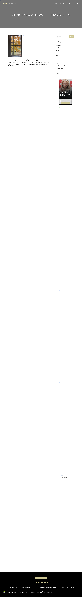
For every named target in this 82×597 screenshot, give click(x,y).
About (51, 3)
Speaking (58, 58)
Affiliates (42, 587)
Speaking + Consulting (64, 65)
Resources (66, 3)
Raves (57, 63)
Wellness (58, 45)
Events (58, 55)
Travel (58, 73)
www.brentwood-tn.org (23, 65)
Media (54, 587)
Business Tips (59, 53)
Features (58, 60)
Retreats (60, 47)
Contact (76, 3)
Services (57, 3)
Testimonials (49, 587)
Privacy (72, 587)
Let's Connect (41, 577)
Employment (61, 587)
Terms (67, 587)
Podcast (58, 50)
